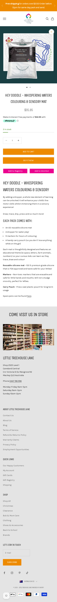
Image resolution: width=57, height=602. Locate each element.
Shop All (7, 501)
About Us (7, 420)
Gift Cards (7, 475)
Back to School (10, 530)
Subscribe (12, 562)
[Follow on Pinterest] (19, 572)
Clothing (7, 520)
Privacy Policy (9, 444)
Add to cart (28, 152)
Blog (5, 425)
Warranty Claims (11, 440)
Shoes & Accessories (13, 525)
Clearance (8, 511)
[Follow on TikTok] (27, 572)
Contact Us (8, 415)
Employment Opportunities (16, 449)
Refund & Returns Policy (14, 435)
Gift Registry (9, 480)
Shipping (7, 485)
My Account (8, 470)
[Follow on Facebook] (4, 572)
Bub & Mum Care (11, 515)
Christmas (8, 506)
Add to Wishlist (42, 171)
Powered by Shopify (38, 588)
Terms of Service (10, 430)
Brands (6, 535)
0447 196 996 (16, 381)
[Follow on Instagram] (12, 572)
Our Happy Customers (13, 465)
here (29, 296)
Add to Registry (15, 171)
